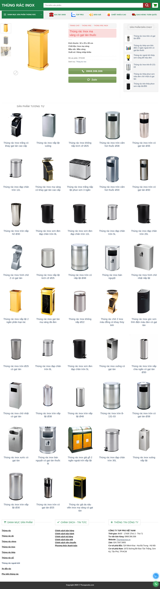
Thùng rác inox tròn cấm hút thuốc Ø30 (112, 188)
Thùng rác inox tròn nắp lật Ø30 (16, 506)
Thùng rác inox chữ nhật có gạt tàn (16, 415)
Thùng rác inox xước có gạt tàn (16, 459)
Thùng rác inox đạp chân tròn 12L (16, 188)
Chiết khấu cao (118, 15)
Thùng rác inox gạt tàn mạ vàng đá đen (48, 320)
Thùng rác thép (8, 552)
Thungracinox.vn (123, 540)
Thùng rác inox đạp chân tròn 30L (112, 459)
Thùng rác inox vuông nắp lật (144, 459)
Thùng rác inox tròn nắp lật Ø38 (48, 415)
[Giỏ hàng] (155, 5)
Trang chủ (74, 25)
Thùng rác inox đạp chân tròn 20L (144, 232)
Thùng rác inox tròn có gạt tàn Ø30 (144, 188)
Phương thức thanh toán (66, 546)
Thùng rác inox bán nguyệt (112, 276)
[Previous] (17, 49)
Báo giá (97, 15)
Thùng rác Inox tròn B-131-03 (112, 415)
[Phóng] (15, 73)
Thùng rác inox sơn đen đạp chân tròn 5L (80, 367)
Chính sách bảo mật (64, 540)
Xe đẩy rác (6, 569)
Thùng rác (86, 25)
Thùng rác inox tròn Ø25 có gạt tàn (16, 367)
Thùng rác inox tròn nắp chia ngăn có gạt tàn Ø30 (144, 369)
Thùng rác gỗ (8, 558)
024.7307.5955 (60, 15)
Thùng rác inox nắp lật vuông (48, 144)
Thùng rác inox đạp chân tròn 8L (48, 367)
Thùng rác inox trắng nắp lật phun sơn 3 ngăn (80, 188)
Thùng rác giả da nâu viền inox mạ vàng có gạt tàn (80, 507)
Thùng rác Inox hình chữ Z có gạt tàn (16, 276)
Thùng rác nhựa (9, 541)
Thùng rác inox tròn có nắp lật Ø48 (80, 276)
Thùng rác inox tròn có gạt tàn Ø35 (144, 144)
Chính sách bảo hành (64, 534)
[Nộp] (147, 5)
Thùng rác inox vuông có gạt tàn (112, 367)
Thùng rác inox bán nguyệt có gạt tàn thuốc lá (48, 460)
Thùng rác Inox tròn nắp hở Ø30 (16, 232)
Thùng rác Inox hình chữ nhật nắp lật (144, 276)
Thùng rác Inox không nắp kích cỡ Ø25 (80, 144)
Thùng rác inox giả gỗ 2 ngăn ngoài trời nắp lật (80, 459)
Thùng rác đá (8, 536)
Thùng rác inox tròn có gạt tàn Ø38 (144, 415)
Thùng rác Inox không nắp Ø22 (80, 320)
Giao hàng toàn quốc (146, 15)
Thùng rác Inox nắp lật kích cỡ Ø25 (48, 276)
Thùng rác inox (18, 5)
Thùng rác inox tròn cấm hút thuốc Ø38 (112, 144)
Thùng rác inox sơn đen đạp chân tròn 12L (80, 232)
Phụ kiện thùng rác (10, 574)
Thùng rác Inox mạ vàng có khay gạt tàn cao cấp (48, 188)
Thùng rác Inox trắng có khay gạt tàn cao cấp (16, 144)
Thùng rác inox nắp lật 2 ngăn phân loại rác (16, 320)
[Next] (61, 49)
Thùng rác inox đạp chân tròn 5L (112, 232)
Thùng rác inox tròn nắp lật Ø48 (80, 415)
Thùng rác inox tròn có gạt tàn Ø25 (48, 506)
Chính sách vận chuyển (65, 543)
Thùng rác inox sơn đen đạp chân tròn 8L (48, 232)
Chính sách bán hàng (64, 531)
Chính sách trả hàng (64, 537)
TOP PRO (80, 15)
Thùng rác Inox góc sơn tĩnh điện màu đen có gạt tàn (144, 322)
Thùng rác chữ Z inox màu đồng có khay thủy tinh (112, 322)
